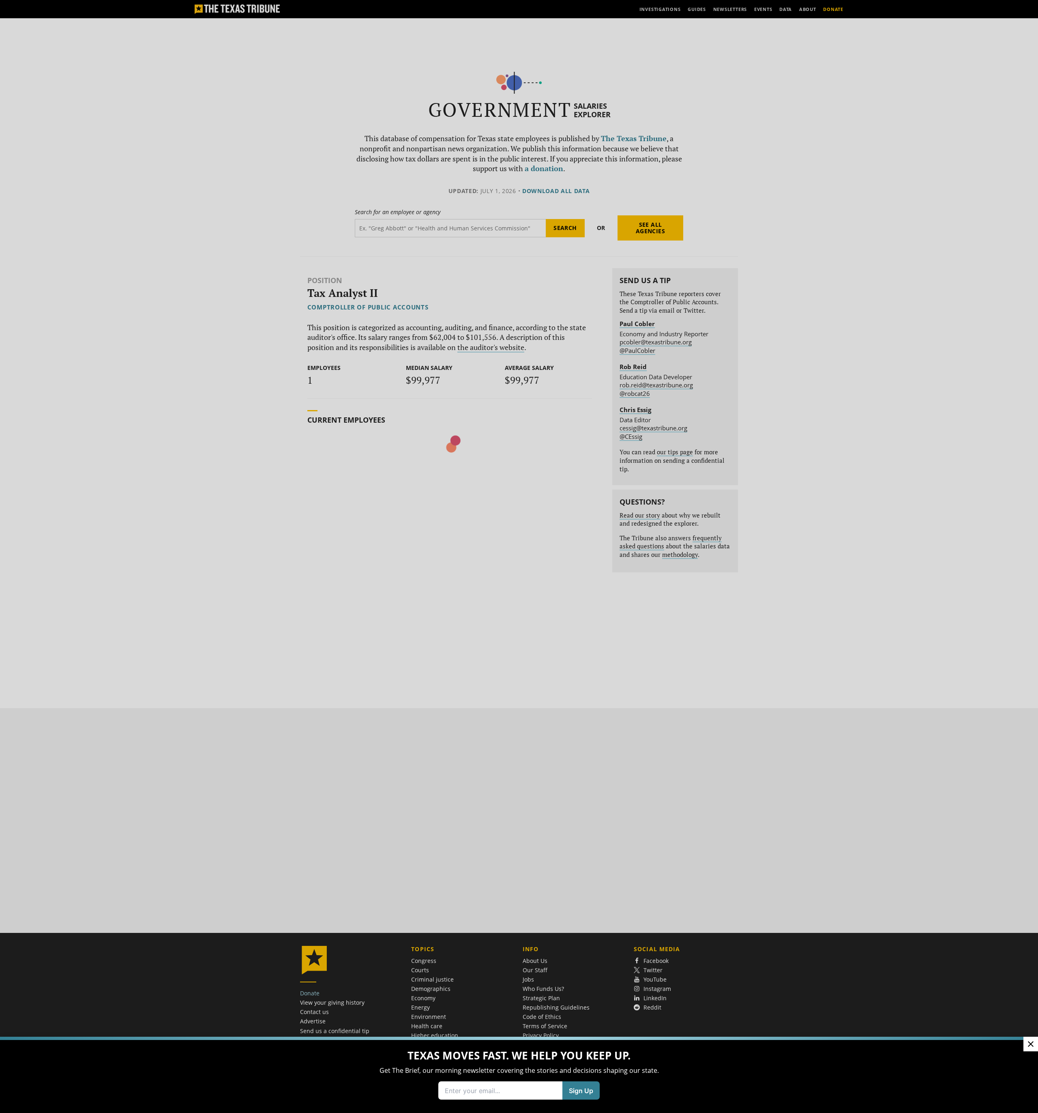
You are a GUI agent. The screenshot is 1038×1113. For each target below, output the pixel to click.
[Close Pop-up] (1030, 1044)
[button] (519, 556)
